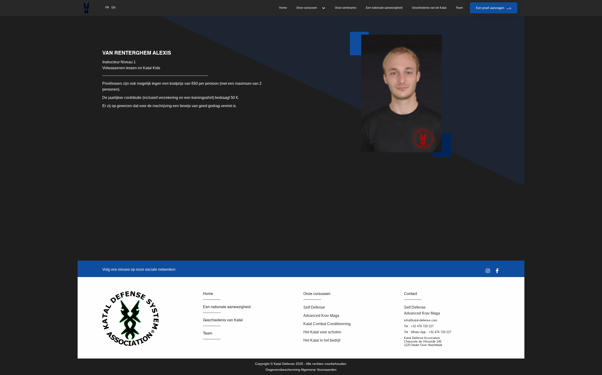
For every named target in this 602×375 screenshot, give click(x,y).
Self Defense (314, 307)
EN (113, 7)
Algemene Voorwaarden (319, 369)
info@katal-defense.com (420, 320)
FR (107, 7)
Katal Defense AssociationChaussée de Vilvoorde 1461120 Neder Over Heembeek (423, 341)
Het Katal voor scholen (322, 332)
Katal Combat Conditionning (327, 324)
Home (283, 7)
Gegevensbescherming (282, 369)
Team (459, 7)
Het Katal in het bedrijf (321, 340)
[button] (311, 8)
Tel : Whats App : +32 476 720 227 (427, 332)
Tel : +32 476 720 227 (419, 326)
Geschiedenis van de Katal (429, 7)
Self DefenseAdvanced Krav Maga (422, 310)
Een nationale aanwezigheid (384, 7)
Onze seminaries (345, 7)
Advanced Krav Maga (321, 316)
